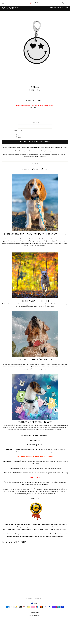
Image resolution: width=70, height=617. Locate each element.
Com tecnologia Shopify (35, 615)
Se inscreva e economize (35, 599)
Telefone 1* (35, 115)
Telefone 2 (35, 123)
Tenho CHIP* (18, 130)
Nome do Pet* (35, 107)
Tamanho (34, 97)
